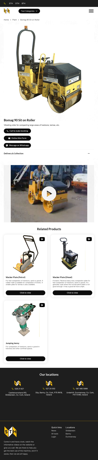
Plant (14, 20)
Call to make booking (19, 131)
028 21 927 (19, 389)
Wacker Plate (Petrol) (15, 277)
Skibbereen (70, 430)
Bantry (68, 434)
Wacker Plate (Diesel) (62, 277)
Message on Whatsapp (19, 145)
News (53, 430)
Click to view (25, 293)
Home (6, 20)
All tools (54, 434)
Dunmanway (71, 437)
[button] (49, 153)
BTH (23, 3)
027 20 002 (50, 388)
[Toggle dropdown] (36, 11)
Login (53, 437)
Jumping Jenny (12, 343)
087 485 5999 (82, 388)
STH (11, 3)
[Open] (91, 11)
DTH (17, 3)
